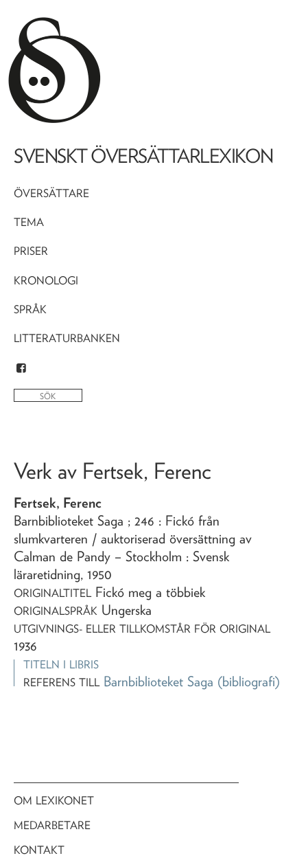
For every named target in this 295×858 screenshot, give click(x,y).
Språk (30, 309)
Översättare (51, 193)
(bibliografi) (248, 681)
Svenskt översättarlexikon (143, 156)
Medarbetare (52, 825)
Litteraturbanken (67, 338)
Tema (29, 222)
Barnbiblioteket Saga (158, 681)
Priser (31, 251)
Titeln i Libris (61, 664)
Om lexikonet (54, 800)
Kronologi (46, 280)
